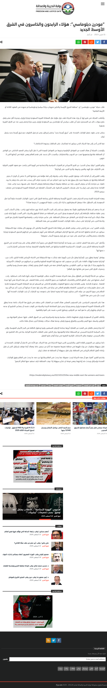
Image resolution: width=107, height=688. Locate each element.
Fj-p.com (59, 685)
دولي (79, 668)
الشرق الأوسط (69, 385)
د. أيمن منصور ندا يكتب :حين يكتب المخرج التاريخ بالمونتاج (29, 577)
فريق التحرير (57, 516)
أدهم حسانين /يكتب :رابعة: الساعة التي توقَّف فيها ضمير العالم (26, 531)
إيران (98, 385)
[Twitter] (53, 640)
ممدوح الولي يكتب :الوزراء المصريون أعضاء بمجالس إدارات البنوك (26, 554)
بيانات (66, 668)
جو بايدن (43, 385)
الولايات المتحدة (58, 385)
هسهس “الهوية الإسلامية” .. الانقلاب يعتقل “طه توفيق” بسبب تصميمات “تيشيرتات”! (36, 511)
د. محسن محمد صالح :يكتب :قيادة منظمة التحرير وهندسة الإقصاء (26, 566)
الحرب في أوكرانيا (89, 385)
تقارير (91, 668)
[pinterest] (85, 42)
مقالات (72, 668)
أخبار (88, 35)
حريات (60, 668)
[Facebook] (58, 640)
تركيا (49, 385)
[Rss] (48, 640)
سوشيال (85, 668)
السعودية (79, 385)
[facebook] (104, 42)
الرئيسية (102, 668)
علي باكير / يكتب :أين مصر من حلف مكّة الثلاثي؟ (31, 543)
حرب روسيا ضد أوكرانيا (32, 385)
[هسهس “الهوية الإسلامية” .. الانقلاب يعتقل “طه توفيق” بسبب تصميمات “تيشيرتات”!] (33, 506)
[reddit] (91, 42)
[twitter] (98, 42)
